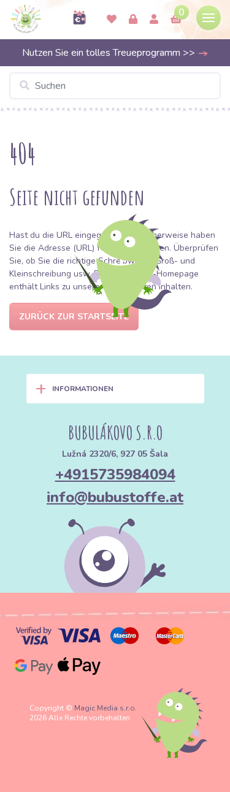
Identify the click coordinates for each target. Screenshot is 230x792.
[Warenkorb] (176, 19)
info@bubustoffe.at (115, 497)
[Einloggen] (133, 19)
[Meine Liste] (112, 19)
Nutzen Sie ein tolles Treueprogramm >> (109, 52)
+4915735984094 (115, 474)
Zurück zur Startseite (74, 316)
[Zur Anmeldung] (154, 19)
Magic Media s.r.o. (105, 708)
